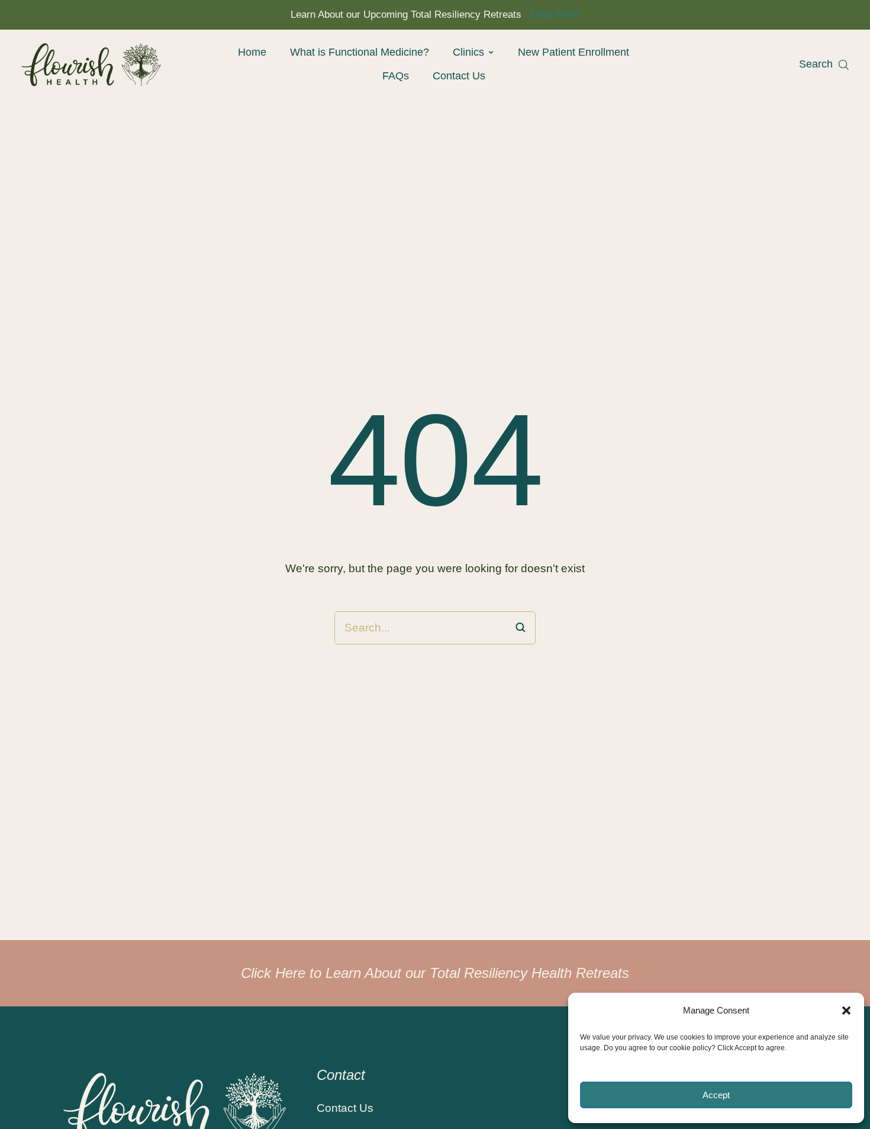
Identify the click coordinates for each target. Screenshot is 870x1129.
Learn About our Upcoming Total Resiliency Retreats (406, 14)
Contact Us (345, 1108)
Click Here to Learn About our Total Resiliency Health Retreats (435, 973)
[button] (846, 1010)
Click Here (554, 14)
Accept (716, 1095)
